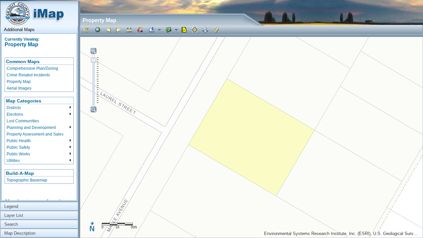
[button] (87, 30)
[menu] (39, 75)
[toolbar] (251, 30)
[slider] (93, 59)
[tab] (39, 29)
